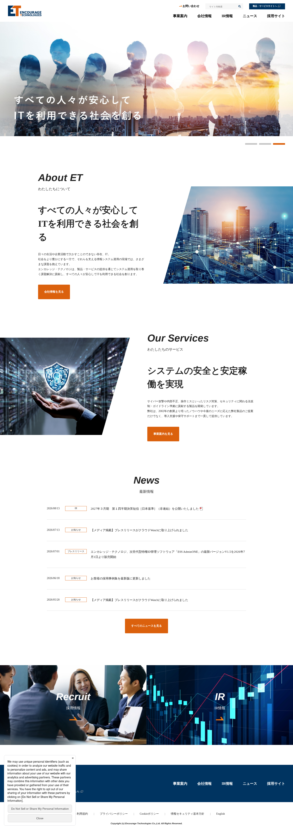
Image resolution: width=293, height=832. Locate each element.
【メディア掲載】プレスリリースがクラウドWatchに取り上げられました (139, 530)
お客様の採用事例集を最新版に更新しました (120, 578)
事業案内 (180, 16)
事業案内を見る (163, 433)
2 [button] (265, 144)
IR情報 (227, 16)
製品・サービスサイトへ (265, 6)
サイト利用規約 (78, 813)
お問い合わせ (191, 6)
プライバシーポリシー (114, 813)
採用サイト (276, 16)
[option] (146, 79)
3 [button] (279, 144)
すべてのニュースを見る (146, 625)
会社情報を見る (54, 291)
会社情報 (204, 16)
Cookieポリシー (149, 813)
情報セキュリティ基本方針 (187, 813)
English (220, 813)
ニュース (250, 16)
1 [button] (251, 144)
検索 (239, 6)
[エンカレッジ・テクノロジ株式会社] (24, 11)
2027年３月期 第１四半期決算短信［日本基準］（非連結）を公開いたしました (145, 508)
